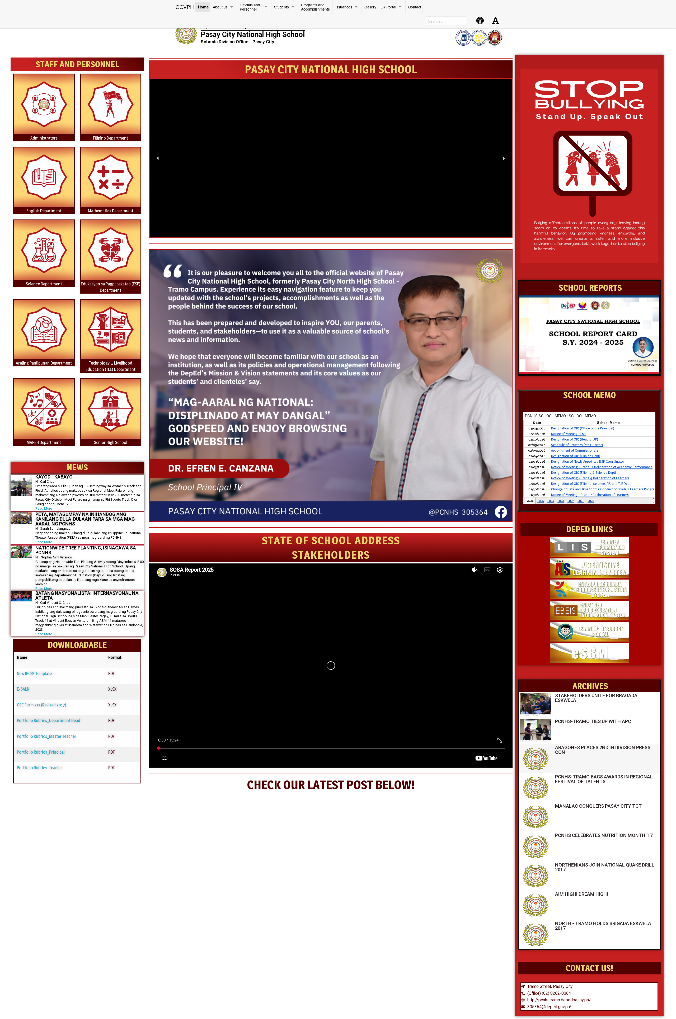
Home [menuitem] (203, 6)
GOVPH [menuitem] (185, 6)
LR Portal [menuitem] (388, 6)
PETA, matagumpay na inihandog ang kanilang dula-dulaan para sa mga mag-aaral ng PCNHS (86, 519)
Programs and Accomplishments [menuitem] (315, 7)
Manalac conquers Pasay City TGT (598, 806)
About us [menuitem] (220, 6)
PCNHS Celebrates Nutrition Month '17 (604, 835)
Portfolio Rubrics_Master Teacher (46, 736)
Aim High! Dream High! (581, 894)
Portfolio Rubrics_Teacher (40, 767)
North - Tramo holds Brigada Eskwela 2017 (603, 926)
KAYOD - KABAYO (54, 477)
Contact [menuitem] (414, 6)
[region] (331, 158)
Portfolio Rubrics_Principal (41, 752)
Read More (43, 508)
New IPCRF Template (34, 673)
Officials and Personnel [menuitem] (250, 7)
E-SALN (23, 689)
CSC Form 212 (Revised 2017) (41, 704)
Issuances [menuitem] (343, 6)
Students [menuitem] (281, 6)
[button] (158, 158)
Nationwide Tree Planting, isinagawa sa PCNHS (85, 550)
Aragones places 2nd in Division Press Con (602, 750)
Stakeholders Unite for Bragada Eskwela (596, 698)
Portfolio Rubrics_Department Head (48, 720)
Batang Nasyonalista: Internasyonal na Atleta (87, 595)
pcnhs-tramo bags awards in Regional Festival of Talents (604, 779)
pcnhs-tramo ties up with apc (593, 721)
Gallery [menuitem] (370, 6)
